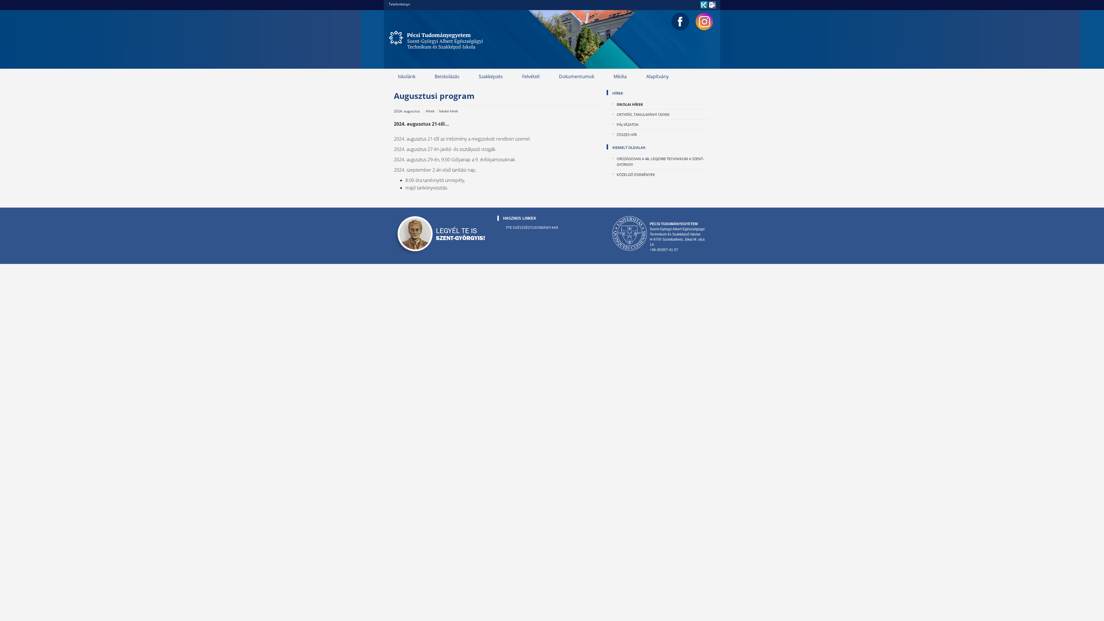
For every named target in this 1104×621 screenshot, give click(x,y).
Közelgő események (636, 174)
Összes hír (627, 134)
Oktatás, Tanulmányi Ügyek (643, 114)
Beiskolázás (447, 76)
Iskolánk (406, 76)
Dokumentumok (576, 76)
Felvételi (531, 76)
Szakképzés (491, 76)
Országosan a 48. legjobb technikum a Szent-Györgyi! (660, 161)
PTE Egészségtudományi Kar (532, 227)
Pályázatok (628, 124)
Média (620, 76)
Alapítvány (657, 76)
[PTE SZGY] (437, 39)
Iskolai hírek (630, 104)
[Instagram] (704, 22)
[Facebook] (680, 22)
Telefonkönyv (399, 4)
